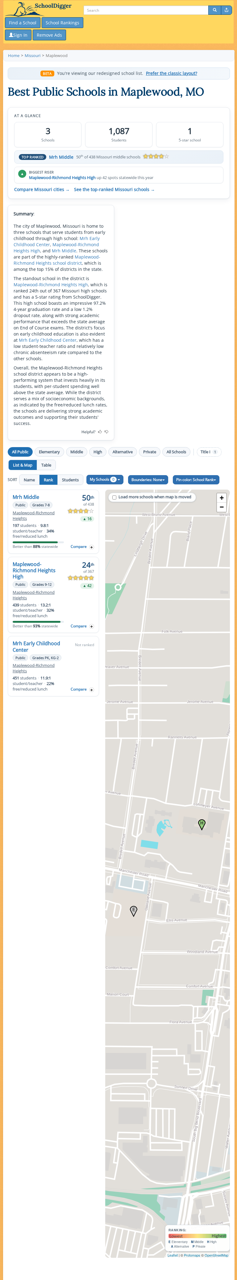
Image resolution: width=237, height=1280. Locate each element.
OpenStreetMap (216, 1255)
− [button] (222, 507)
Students (70, 480)
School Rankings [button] (62, 23)
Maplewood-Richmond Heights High (62, 177)
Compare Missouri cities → (42, 189)
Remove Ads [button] (49, 35)
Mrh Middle (61, 157)
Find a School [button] (22, 23)
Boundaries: (146, 479)
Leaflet (173, 1255)
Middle (76, 452)
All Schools (176, 452)
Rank (48, 480)
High (98, 452)
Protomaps (192, 1255)
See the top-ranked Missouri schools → (114, 189)
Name (29, 480)
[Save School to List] (91, 547)
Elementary (49, 452)
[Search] (214, 10)
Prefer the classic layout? (171, 73)
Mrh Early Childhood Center (48, 340)
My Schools (102, 479)
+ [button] (222, 498)
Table (46, 465)
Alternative (123, 452)
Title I (208, 452)
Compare (79, 546)
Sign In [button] (20, 35)
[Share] (226, 10)
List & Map (22, 465)
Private (149, 452)
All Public (20, 452)
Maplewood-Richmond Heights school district (57, 260)
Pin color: (195, 479)
